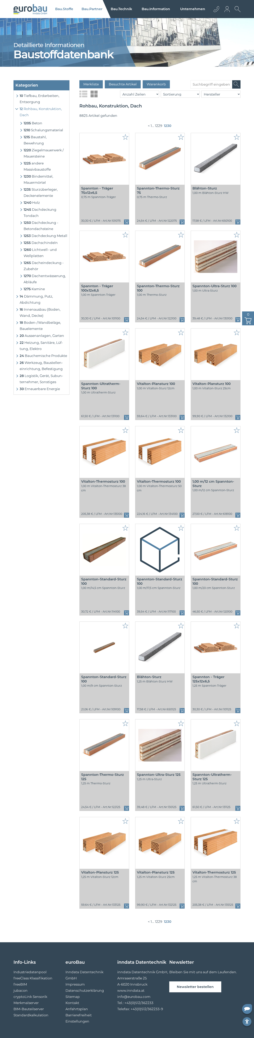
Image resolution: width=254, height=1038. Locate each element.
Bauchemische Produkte (43, 356)
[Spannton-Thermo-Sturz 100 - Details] (160, 256)
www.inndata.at (130, 991)
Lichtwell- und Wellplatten (40, 253)
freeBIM (20, 984)
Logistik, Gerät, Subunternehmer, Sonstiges (41, 379)
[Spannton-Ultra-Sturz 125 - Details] (160, 745)
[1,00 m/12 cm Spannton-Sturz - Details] (215, 452)
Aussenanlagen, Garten (42, 336)
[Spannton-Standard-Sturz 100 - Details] (104, 550)
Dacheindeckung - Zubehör (44, 266)
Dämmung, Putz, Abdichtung (36, 299)
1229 (158, 126)
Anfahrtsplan (76, 1009)
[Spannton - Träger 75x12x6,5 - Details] (104, 159)
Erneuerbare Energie (40, 389)
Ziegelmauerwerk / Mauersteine (44, 153)
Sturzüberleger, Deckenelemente (41, 192)
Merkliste (91, 84)
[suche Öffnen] (237, 12)
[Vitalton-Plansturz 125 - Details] (104, 843)
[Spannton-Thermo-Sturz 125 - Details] (104, 745)
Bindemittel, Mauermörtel (38, 179)
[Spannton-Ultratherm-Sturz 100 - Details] (104, 354)
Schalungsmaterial (43, 130)
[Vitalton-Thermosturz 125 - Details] (215, 843)
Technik (121, 9)
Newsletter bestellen (195, 987)
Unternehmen (192, 9)
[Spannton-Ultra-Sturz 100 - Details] (215, 256)
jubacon (20, 991)
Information (156, 9)
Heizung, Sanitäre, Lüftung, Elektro (41, 346)
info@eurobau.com (133, 997)
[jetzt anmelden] (227, 9)
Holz (32, 203)
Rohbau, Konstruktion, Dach (41, 112)
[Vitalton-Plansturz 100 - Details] (160, 354)
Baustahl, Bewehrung (35, 140)
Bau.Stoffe (64, 9)
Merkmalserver (26, 1003)
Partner (92, 9)
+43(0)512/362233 (138, 1003)
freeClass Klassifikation (32, 978)
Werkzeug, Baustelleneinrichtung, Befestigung (41, 366)
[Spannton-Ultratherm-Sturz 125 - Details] (215, 745)
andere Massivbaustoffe (37, 166)
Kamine (34, 289)
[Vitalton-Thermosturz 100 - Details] (104, 452)
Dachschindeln (41, 243)
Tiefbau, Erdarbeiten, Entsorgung (39, 99)
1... (152, 126)
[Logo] (30, 9)
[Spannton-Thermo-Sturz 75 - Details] (160, 159)
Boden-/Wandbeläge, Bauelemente (40, 326)
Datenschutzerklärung (84, 991)
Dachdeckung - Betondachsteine (41, 226)
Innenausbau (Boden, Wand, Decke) (40, 312)
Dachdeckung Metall (45, 236)
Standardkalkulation (30, 1015)
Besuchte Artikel (123, 84)
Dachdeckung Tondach (40, 213)
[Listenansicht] (83, 94)
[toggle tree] (16, 96)
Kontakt (72, 1003)
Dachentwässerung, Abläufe (45, 279)
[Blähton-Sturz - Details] (215, 159)
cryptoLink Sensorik (30, 997)
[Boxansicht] (94, 94)
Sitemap (72, 997)
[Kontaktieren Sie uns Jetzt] (216, 9)
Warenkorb (156, 84)
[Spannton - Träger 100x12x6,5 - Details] (104, 256)
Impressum (75, 984)
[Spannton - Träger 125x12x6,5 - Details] (215, 647)
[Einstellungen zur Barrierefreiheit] (246, 1021)
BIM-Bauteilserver (28, 1009)
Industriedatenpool (30, 972)
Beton (33, 123)
